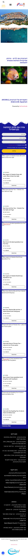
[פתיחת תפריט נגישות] (3, 553)
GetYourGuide (23, 106)
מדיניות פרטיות (14, 544)
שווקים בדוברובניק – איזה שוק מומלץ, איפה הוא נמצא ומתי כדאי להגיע (14, 443)
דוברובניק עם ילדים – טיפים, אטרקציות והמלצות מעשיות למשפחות (16, 60)
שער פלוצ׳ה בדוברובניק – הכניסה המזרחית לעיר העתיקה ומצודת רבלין (15, 529)
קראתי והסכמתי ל (16, 145)
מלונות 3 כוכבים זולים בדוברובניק (17, 473)
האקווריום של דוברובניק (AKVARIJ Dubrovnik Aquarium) (14, 101)
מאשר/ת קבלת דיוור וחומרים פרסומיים (16, 147)
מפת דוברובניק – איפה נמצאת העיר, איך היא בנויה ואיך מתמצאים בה (14, 452)
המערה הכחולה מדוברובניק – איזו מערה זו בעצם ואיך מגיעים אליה (15, 506)
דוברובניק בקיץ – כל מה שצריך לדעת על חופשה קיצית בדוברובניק (15, 461)
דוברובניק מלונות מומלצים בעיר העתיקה (15, 480)
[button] (10, 4)
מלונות (3, 5)
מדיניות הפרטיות (12, 145)
